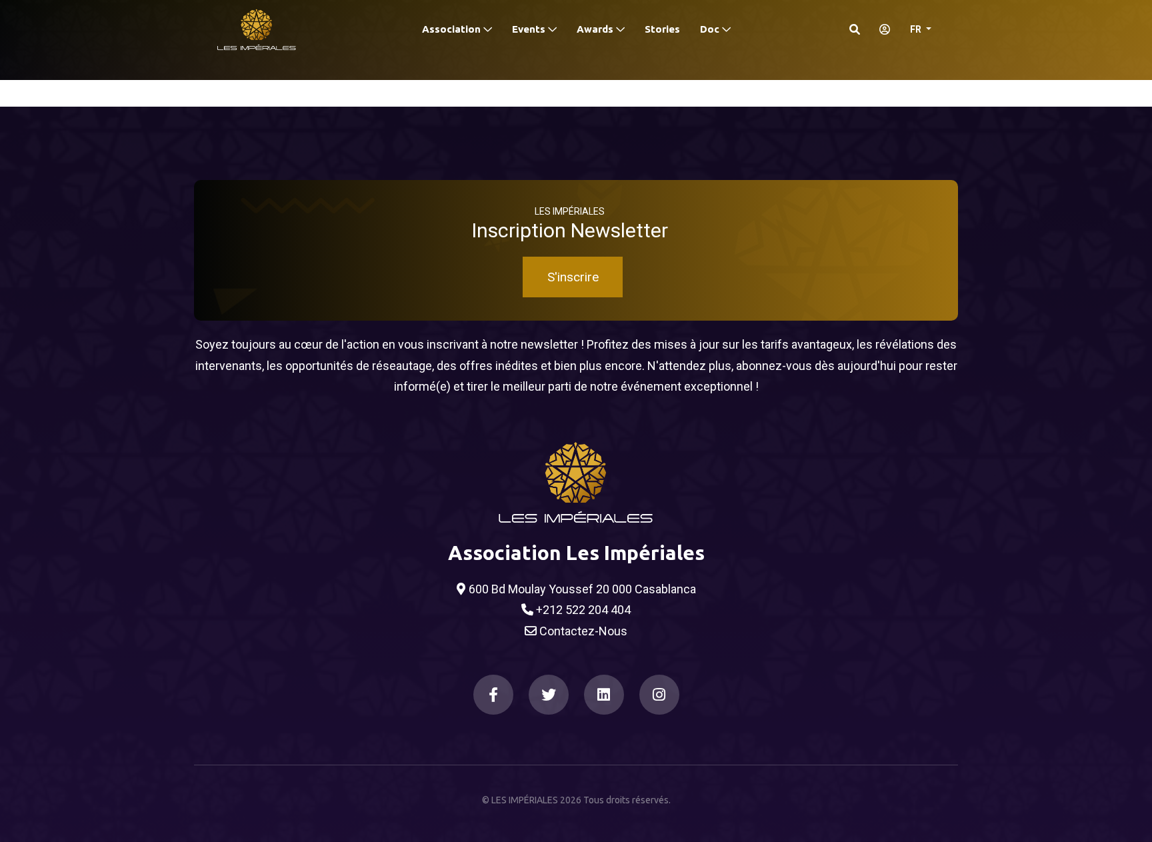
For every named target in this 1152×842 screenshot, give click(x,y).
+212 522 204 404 (582, 610)
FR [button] (916, 29)
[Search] (855, 29)
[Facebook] (493, 695)
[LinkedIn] (604, 695)
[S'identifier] (880, 29)
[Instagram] (659, 695)
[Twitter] (549, 695)
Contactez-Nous (582, 631)
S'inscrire (573, 277)
